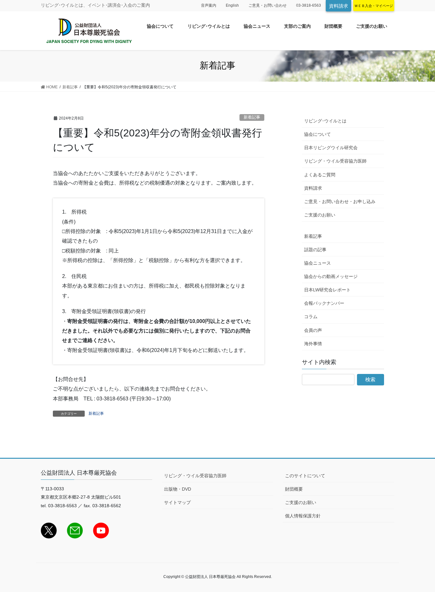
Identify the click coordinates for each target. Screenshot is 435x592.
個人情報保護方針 (303, 515)
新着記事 (252, 117)
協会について (317, 134)
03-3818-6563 (308, 5)
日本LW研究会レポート (327, 289)
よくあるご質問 (319, 174)
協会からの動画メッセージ (331, 276)
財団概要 (294, 489)
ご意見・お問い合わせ (267, 5)
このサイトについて (305, 475)
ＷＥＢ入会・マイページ (373, 6)
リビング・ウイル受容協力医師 (335, 161)
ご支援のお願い (319, 214)
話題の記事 (315, 249)
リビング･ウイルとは (325, 120)
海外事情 (313, 343)
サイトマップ (177, 502)
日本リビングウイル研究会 (331, 147)
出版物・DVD (177, 489)
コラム (310, 316)
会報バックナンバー (324, 303)
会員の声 (313, 330)
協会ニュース (317, 263)
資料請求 (338, 6)
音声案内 (208, 5)
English (232, 5)
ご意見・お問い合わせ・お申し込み (339, 201)
